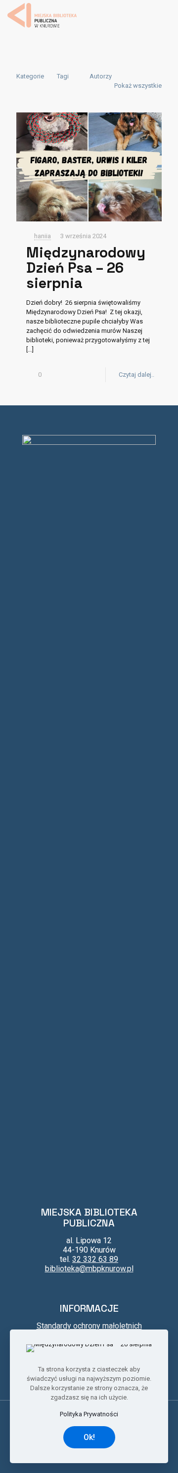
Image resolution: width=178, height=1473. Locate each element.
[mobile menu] (164, 14)
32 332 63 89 (95, 1259)
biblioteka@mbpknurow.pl (89, 1268)
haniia (42, 236)
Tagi (63, 76)
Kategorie (30, 76)
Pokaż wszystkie (138, 85)
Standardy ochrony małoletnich (89, 1325)
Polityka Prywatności (89, 1414)
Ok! (89, 1437)
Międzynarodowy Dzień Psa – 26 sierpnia (85, 267)
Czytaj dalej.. (136, 374)
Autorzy (100, 76)
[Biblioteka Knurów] (42, 14)
